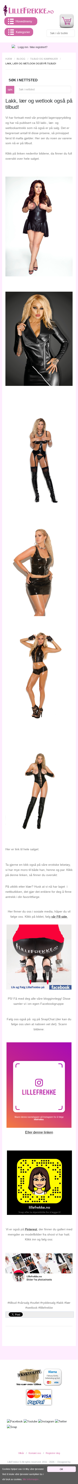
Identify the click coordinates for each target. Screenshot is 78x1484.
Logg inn (23, 47)
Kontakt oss (35, 1453)
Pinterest (31, 1229)
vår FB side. (59, 916)
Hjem (8, 59)
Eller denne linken (39, 1132)
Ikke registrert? (38, 47)
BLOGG (21, 59)
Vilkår (21, 1453)
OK (61, 1469)
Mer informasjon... (32, 1479)
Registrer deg (53, 1453)
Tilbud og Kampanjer (44, 59)
